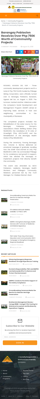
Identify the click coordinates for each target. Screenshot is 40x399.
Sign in (20, 342)
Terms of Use (14, 391)
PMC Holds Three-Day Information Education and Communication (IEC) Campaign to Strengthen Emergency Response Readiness (22, 239)
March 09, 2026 (26, 311)
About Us (11, 396)
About (5, 373)
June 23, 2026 (25, 276)
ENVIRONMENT (13, 276)
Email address (10, 337)
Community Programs (15, 21)
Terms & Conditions (17, 3)
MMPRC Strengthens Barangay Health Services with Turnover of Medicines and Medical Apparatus (22, 224)
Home (3, 21)
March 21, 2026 (16, 217)
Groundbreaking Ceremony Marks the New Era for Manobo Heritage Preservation (23, 197)
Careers (20, 396)
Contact (35, 396)
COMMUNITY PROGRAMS (9, 47)
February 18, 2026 (16, 247)
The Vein (26, 373)
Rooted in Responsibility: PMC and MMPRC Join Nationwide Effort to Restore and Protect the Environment (24, 271)
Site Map (9, 3)
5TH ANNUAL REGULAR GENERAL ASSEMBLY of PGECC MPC (20, 211)
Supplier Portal (28, 371)
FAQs (27, 396)
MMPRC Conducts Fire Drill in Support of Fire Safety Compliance (23, 282)
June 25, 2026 (28, 264)
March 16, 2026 (16, 231)
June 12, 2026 (28, 285)
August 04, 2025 (27, 47)
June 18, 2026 (15, 205)
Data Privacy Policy (28, 3)
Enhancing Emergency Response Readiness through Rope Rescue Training (23, 260)
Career (25, 376)
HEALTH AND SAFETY (14, 264)
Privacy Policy (25, 391)
